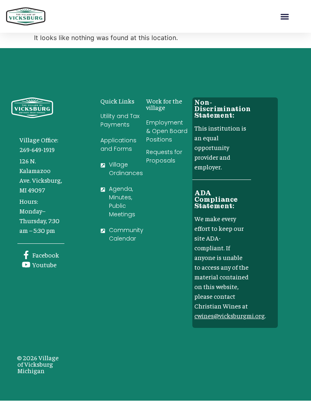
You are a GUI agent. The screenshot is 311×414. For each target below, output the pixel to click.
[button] (285, 16)
